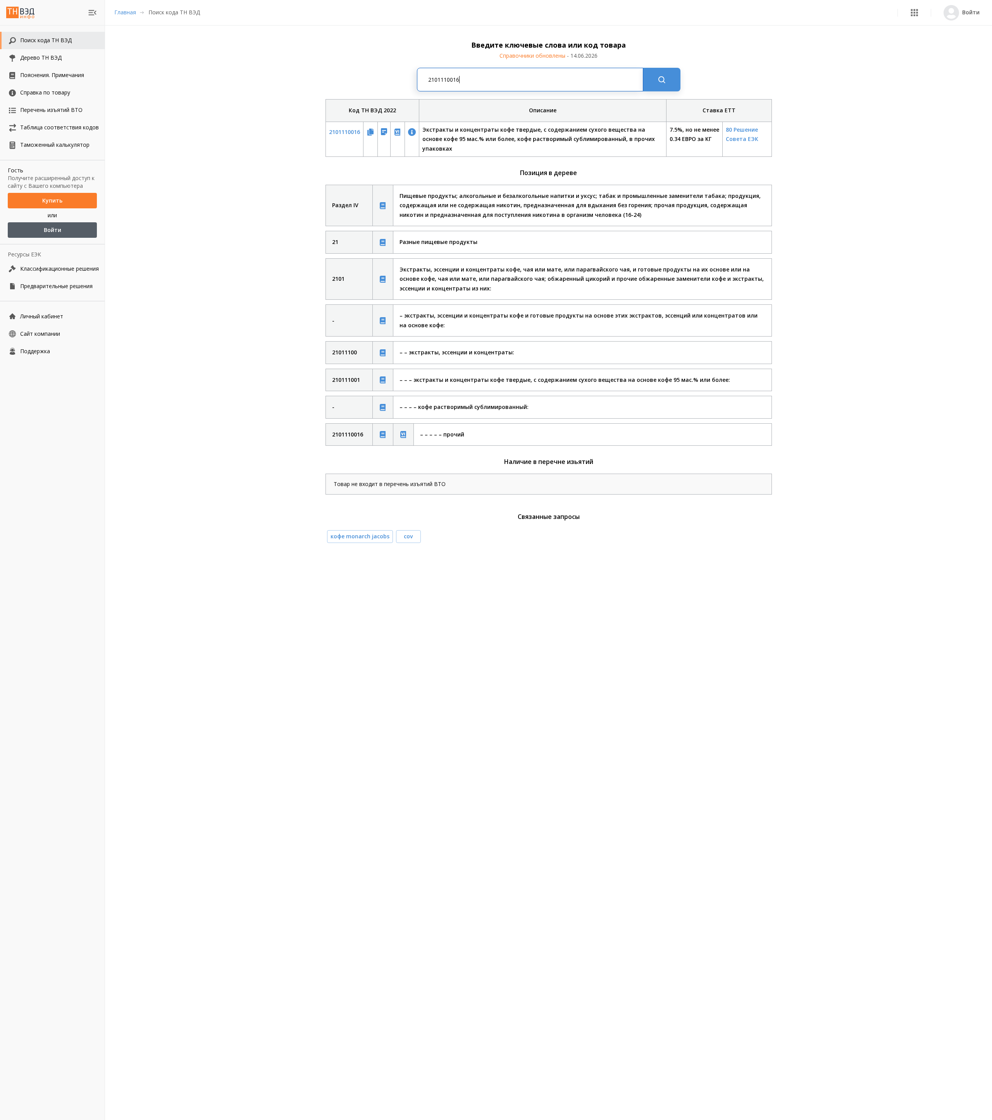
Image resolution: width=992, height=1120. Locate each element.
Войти (52, 230)
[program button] (914, 12)
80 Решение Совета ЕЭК (742, 134)
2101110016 (344, 132)
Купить (52, 200)
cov (408, 536)
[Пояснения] (383, 205)
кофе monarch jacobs (360, 536)
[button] (914, 12)
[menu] (92, 12)
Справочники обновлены (548, 55)
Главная (125, 12)
